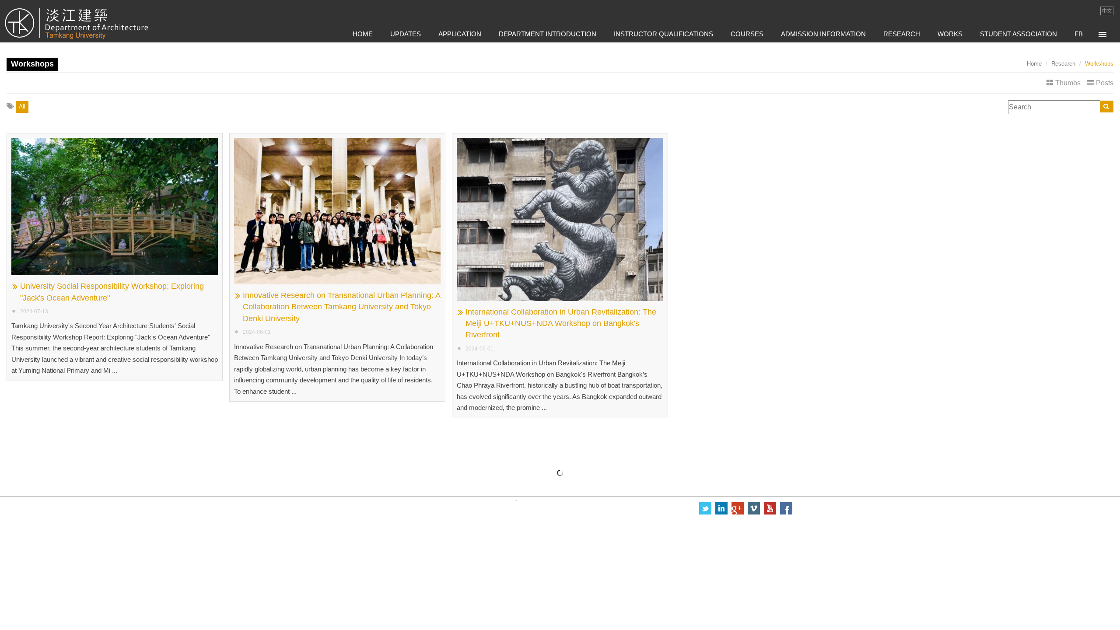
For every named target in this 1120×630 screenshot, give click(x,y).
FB (1078, 34)
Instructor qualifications (663, 34)
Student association (1018, 34)
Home (363, 34)
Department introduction (547, 34)
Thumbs (1068, 83)
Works (950, 34)
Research (901, 34)
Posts (1104, 83)
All (22, 106)
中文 (1107, 11)
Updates (405, 34)
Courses (747, 34)
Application (459, 34)
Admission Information (823, 34)
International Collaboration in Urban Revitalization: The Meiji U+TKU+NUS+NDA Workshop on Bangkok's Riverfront (561, 324)
